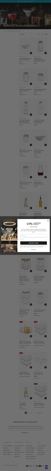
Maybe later (33, 249)
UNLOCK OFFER (33, 243)
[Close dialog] (48, 220)
